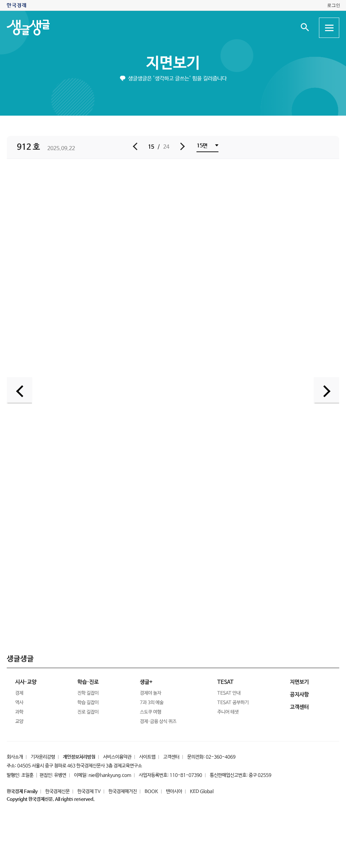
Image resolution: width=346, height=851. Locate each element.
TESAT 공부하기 (233, 702)
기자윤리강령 (43, 757)
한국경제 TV (89, 791)
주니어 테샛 (228, 712)
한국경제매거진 (122, 791)
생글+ (146, 682)
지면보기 (173, 63)
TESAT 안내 (229, 693)
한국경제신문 (57, 791)
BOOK (151, 791)
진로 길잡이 (88, 712)
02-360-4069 (221, 757)
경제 (19, 693)
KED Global (202, 791)
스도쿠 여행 (150, 712)
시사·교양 (25, 682)
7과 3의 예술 (152, 702)
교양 (19, 721)
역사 (19, 702)
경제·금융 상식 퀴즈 (158, 721)
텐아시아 (174, 791)
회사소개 (15, 757)
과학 (19, 712)
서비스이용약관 (117, 757)
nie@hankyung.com (110, 775)
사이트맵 (147, 757)
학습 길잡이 (88, 702)
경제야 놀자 (150, 693)
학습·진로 (88, 682)
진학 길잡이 (88, 693)
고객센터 (171, 757)
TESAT (225, 682)
